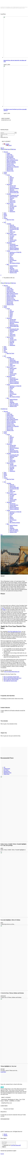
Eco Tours (6, 770)
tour (3, 608)
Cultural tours (7, 768)
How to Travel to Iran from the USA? (12, 678)
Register (5, 1135)
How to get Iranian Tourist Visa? (11, 676)
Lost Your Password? (16, 1145)
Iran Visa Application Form (14, 631)
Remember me (7, 1145)
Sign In (2, 148)
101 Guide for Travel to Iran (10, 680)
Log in (2, 1153)
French (9, 145)
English (7, 144)
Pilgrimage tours (7, 772)
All (4, 767)
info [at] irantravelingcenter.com (11, 671)
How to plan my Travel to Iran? (11, 679)
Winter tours (6, 774)
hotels (4, 609)
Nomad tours (7, 771)
